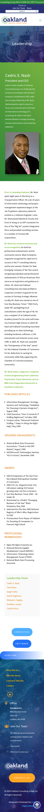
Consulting (22, 632)
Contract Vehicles (15, 680)
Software (22, 644)
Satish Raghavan (14, 596)
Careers (10, 685)
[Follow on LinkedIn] (10, 694)
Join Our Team (18, 8)
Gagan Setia (12, 591)
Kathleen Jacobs (14, 604)
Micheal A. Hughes (15, 600)
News (29, 8)
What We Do (12, 670)
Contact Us (22, 5)
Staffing (11, 655)
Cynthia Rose (12, 608)
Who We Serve (13, 675)
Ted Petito (11, 587)
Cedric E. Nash (13, 583)
